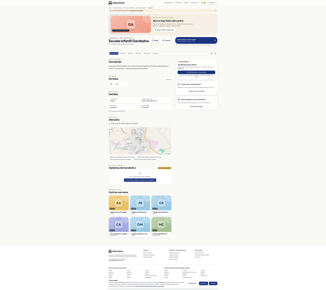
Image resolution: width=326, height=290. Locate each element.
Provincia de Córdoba (129, 7)
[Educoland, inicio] (116, 2)
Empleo (186, 2)
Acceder (211, 2)
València (166, 274)
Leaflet (160, 153)
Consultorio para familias (202, 255)
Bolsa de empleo (174, 257)
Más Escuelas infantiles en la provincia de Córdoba (122, 157)
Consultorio (178, 2)
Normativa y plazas (148, 255)
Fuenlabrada (204, 275)
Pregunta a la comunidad (196, 91)
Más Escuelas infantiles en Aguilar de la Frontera (149, 157)
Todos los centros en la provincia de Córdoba (145, 159)
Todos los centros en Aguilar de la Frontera (120, 159)
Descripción (114, 53)
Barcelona (111, 272)
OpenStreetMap (167, 153)
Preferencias (192, 283)
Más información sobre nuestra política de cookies (149, 286)
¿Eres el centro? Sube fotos (165, 30)
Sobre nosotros (199, 253)
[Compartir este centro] (211, 53)
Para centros (194, 2)
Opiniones (147, 53)
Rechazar (203, 283)
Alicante (203, 272)
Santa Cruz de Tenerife (151, 275)
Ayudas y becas (147, 257)
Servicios (122, 53)
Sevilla (110, 275)
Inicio (110, 7)
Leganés (203, 270)
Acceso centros (173, 255)
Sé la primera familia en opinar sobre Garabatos (140, 180)
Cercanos (155, 53)
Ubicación (138, 53)
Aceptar (213, 283)
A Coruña (147, 272)
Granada (129, 272)
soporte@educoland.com (116, 260)
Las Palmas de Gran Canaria (189, 272)
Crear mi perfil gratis (196, 106)
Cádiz (128, 275)
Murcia (128, 270)
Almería (147, 274)
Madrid (110, 270)
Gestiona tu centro (174, 253)
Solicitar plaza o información (197, 72)
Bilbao (202, 274)
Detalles (130, 53)
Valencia (111, 274)
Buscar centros (168, 2)
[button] (140, 139)
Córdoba (147, 270)
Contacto (198, 257)
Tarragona (129, 274)
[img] (140, 141)
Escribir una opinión (165, 168)
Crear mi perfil (173, 259)
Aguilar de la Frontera (140, 7)
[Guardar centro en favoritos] (215, 53)
